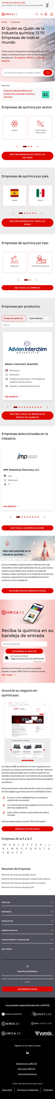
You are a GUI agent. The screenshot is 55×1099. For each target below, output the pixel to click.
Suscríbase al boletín (24, 651)
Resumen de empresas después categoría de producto (26, 878)
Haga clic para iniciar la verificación (27, 658)
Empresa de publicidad (27, 828)
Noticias (6, 902)
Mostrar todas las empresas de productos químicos (27, 416)
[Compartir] (41, 14)
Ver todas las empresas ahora (27, 528)
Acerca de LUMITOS (26, 1068)
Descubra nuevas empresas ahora (27, 590)
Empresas (6, 912)
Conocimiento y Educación (15, 940)
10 (41, 407)
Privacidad (48, 1089)
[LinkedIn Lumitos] (27, 1053)
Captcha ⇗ (38, 661)
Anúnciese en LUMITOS (26, 1063)
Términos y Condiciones (28, 1089)
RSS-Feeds (7, 949)
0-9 (4, 844)
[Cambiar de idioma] (46, 14)
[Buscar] (37, 14)
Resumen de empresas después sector (19, 874)
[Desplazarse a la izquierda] (46, 318)
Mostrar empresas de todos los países (27, 223)
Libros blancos (9, 930)
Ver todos (7, 675)
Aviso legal (7, 1089)
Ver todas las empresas (27, 287)
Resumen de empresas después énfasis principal (23, 883)
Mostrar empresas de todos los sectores (27, 156)
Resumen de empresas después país (18, 887)
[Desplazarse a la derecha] (49, 318)
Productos (7, 921)
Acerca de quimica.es (27, 1074)
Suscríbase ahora (27, 989)
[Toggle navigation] (51, 14)
